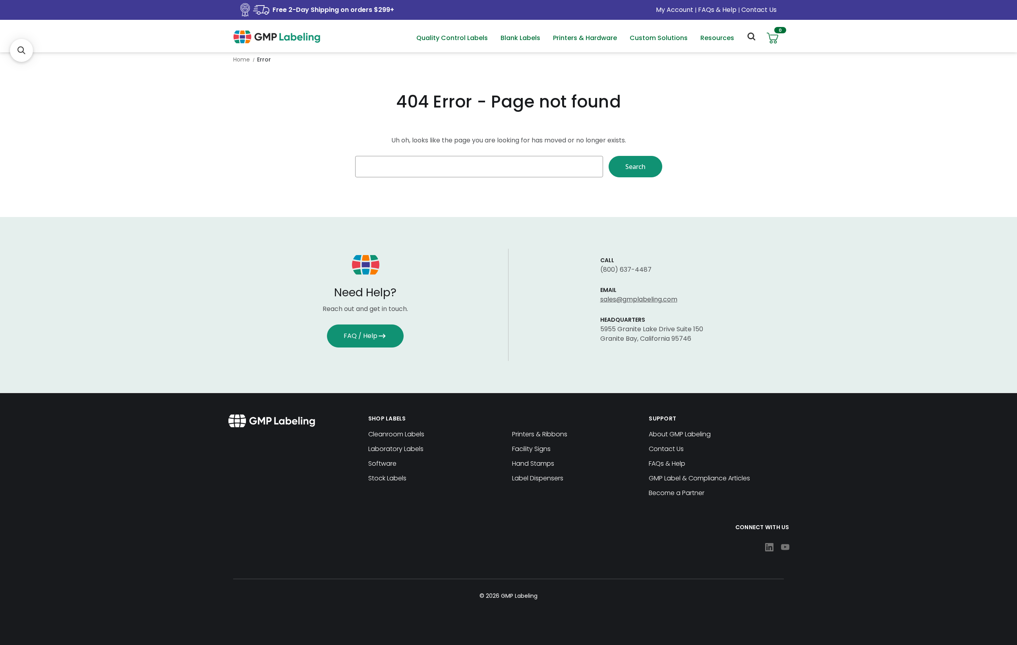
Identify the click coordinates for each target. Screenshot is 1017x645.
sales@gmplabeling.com (638, 299)
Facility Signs (531, 448)
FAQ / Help (360, 335)
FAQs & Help (717, 9)
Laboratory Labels (395, 448)
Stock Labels (387, 478)
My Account (675, 9)
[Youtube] (785, 547)
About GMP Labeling (680, 434)
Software (382, 463)
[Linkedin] (769, 547)
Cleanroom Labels (396, 434)
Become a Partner (676, 492)
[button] (21, 50)
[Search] (751, 38)
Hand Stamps (533, 463)
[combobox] (479, 166)
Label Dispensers (537, 478)
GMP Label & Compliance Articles (699, 478)
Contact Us (759, 9)
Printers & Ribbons (539, 434)
